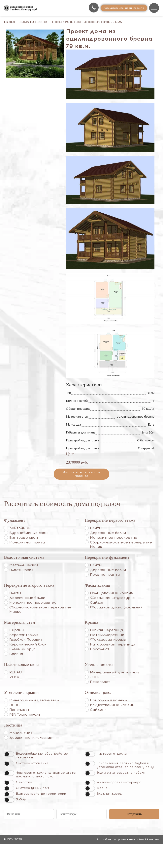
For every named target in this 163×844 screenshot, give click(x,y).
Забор (21, 799)
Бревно (16, 654)
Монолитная (21, 733)
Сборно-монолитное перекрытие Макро (121, 544)
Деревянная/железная (30, 737)
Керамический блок (27, 644)
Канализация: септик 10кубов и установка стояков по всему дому (125, 765)
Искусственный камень (112, 705)
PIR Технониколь (25, 714)
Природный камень (108, 700)
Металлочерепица (107, 635)
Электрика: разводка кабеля (121, 772)
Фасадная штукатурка (112, 598)
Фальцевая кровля (108, 639)
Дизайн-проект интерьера (119, 782)
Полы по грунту (105, 574)
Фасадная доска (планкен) (116, 607)
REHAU (15, 672)
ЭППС (95, 677)
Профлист (99, 649)
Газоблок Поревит (26, 639)
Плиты (96, 528)
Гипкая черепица (106, 630)
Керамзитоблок (23, 635)
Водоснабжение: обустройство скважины (42, 755)
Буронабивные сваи (28, 533)
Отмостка (24, 782)
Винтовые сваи (23, 537)
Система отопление (32, 763)
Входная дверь (109, 793)
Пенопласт (100, 682)
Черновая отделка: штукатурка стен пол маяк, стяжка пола (46, 774)
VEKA (14, 677)
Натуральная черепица (112, 644)
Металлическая (24, 565)
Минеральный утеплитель (115, 672)
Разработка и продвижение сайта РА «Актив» (128, 839)
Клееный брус (22, 649)
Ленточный (20, 528)
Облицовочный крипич (111, 593)
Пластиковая (21, 570)
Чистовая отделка (112, 753)
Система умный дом (32, 788)
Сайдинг (98, 602)
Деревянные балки (108, 533)
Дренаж (103, 788)
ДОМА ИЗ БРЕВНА (33, 21)
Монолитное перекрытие (113, 537)
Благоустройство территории (41, 793)
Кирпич (16, 630)
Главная (9, 21)
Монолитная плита (27, 542)
